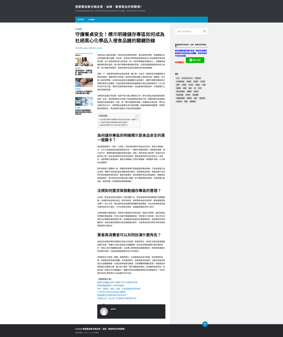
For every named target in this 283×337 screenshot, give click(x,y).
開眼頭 (189, 98)
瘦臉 (184, 88)
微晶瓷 (189, 81)
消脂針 (198, 84)
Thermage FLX (187, 78)
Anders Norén (88, 332)
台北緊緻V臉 (180, 81)
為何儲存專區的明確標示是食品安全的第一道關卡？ (119, 119)
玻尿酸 (179, 88)
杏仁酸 (203, 81)
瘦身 (190, 88)
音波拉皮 (179, 101)
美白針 (196, 91)
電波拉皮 (202, 98)
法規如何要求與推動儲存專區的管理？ (114, 122)
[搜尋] (204, 31)
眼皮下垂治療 (181, 91)
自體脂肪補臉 (181, 98)
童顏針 (189, 91)
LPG (178, 78)
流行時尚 (80, 19)
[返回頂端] (205, 324)
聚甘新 (188, 95)
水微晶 (184, 84)
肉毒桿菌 (195, 95)
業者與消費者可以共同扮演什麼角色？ (114, 125)
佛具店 (130, 289)
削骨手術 (198, 78)
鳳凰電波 (193, 101)
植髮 (178, 84)
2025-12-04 (97, 48)
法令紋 (191, 84)
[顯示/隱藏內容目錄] (135, 116)
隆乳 (195, 98)
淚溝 (204, 84)
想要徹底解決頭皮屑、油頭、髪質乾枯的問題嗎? (108, 6)
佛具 (112, 289)
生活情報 (91, 19)
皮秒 (200, 88)
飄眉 (186, 101)
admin (85, 48)
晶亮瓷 (196, 81)
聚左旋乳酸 (180, 95)
